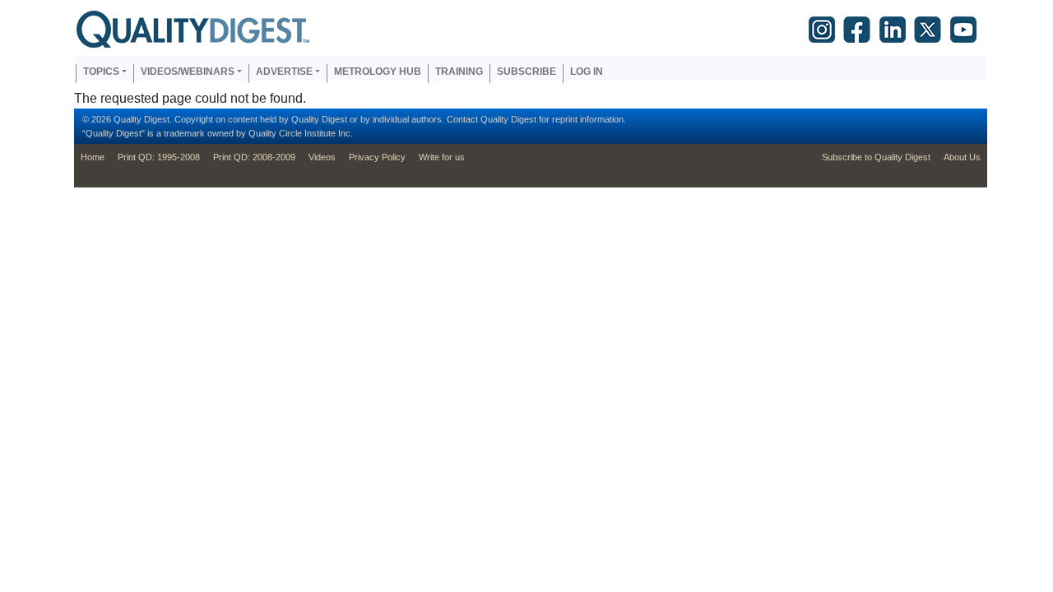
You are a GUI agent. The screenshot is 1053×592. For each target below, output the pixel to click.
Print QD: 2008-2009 (254, 157)
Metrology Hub (377, 71)
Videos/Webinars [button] (187, 71)
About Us (962, 157)
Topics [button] (101, 71)
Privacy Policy (377, 157)
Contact (462, 119)
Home (92, 157)
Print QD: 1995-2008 (159, 157)
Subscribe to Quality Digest (876, 157)
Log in (586, 71)
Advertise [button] (284, 71)
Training (459, 71)
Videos (322, 157)
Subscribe (526, 71)
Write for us (442, 157)
